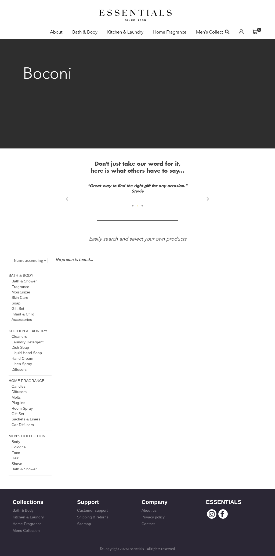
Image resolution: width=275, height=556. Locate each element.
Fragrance (20, 287)
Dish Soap (20, 347)
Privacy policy (153, 517)
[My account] (241, 32)
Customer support (92, 510)
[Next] (208, 199)
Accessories (22, 319)
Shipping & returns (92, 517)
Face (16, 452)
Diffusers (19, 369)
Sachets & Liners (26, 419)
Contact (148, 524)
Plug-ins (18, 403)
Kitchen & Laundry (125, 32)
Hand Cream (22, 358)
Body (16, 441)
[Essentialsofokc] (135, 13)
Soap (16, 303)
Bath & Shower (24, 281)
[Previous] (67, 199)
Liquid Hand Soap (27, 353)
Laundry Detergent (28, 342)
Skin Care (20, 297)
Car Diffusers (23, 425)
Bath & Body (84, 32)
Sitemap (84, 524)
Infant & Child (23, 314)
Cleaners (19, 336)
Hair (15, 458)
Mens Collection (26, 530)
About (56, 32)
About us (149, 510)
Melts (16, 397)
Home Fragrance (169, 32)
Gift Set (18, 308)
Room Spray (22, 408)
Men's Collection (212, 32)
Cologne (19, 447)
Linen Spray (22, 364)
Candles (19, 386)
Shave (17, 463)
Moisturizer (21, 292)
